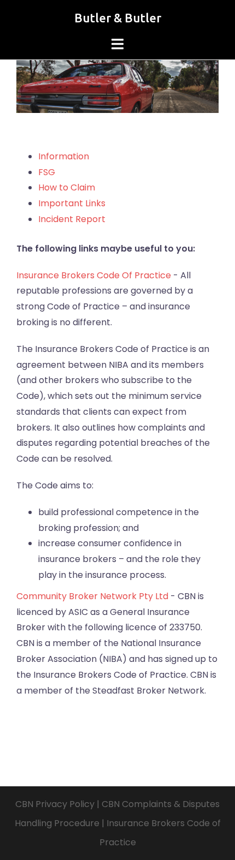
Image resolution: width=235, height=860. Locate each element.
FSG (46, 172)
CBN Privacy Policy (55, 804)
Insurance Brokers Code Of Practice (93, 275)
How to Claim (66, 187)
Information (63, 156)
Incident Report (71, 219)
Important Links (71, 203)
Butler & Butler (117, 18)
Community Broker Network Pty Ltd (92, 596)
